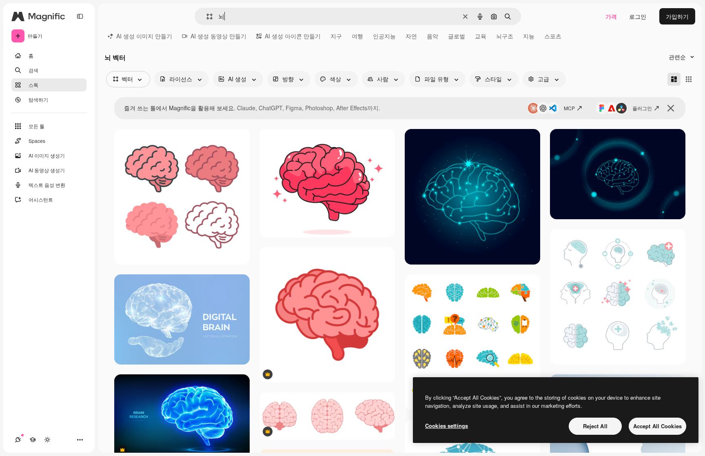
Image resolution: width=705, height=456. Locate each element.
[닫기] (671, 108)
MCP (569, 108)
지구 (336, 36)
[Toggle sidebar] (79, 16)
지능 (528, 36)
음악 (432, 36)
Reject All (595, 426)
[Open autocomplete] (206, 16)
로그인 (637, 16)
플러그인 (642, 108)
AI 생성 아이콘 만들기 (293, 36)
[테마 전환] (47, 439)
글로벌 (456, 36)
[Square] (688, 79)
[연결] (17, 439)
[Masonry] (674, 79)
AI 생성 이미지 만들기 (144, 36)
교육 (480, 36)
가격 (611, 16)
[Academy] (32, 439)
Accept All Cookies (657, 426)
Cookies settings (446, 425)
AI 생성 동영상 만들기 (218, 36)
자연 (411, 36)
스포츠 (552, 36)
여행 (357, 36)
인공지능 (384, 36)
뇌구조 (504, 36)
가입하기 (677, 16)
